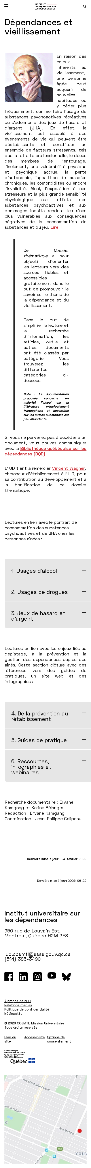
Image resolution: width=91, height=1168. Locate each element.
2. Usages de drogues (39, 592)
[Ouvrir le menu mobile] (6, 6)
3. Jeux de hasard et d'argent (38, 615)
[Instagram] (37, 976)
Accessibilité (34, 1037)
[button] (56, 227)
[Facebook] (8, 976)
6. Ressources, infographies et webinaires (31, 766)
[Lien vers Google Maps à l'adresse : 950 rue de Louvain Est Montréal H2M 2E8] (45, 1119)
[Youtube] (51, 976)
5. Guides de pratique (39, 740)
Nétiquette (13, 1013)
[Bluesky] (66, 976)
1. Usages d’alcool (34, 570)
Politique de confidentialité (26, 1009)
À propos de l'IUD (17, 1001)
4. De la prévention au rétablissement (39, 716)
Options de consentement (59, 1039)
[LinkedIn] (23, 976)
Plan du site (10, 1039)
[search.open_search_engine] (84, 6)
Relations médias (18, 1005)
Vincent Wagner (68, 468)
